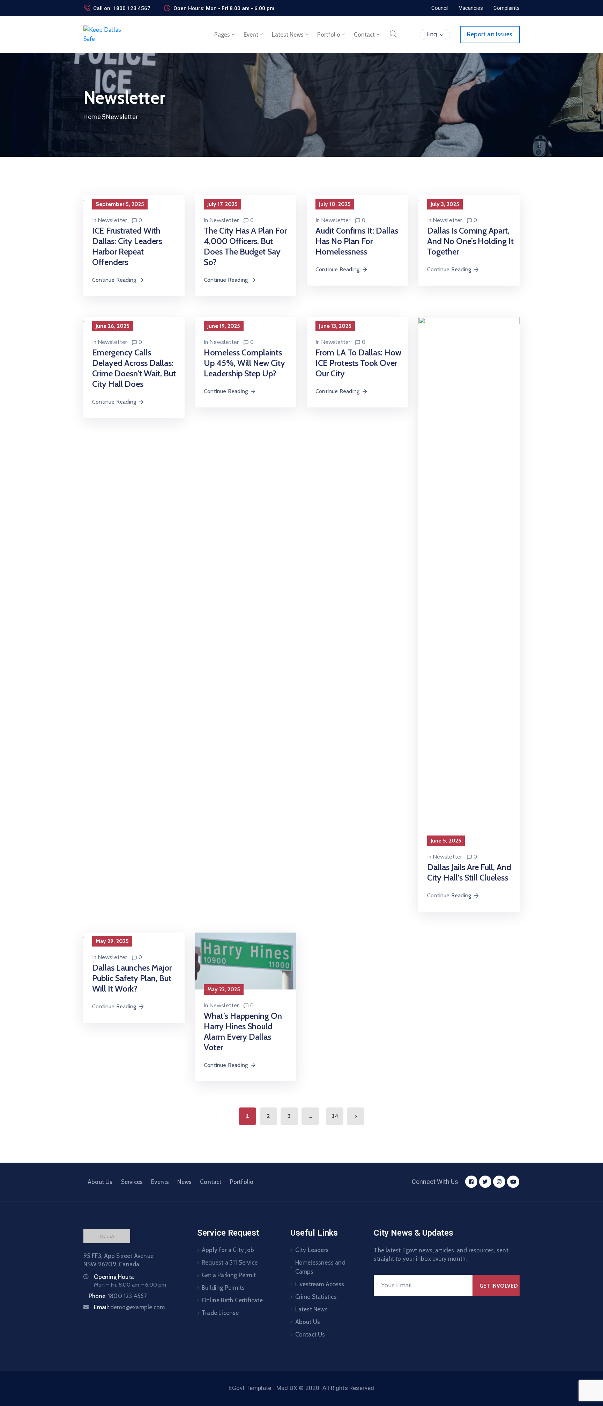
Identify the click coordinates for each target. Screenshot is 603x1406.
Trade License (220, 1312)
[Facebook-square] (471, 1182)
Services (132, 1181)
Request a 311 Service (230, 1262)
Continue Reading (114, 280)
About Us (100, 1181)
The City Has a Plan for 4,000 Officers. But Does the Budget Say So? (245, 246)
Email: (129, 1307)
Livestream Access (319, 1284)
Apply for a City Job (228, 1249)
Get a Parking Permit (229, 1275)
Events (160, 1181)
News (184, 1181)
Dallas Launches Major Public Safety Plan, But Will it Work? (132, 978)
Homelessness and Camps (320, 1267)
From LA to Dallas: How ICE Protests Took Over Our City (358, 362)
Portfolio (328, 34)
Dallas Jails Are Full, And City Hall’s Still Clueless (469, 872)
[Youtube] (513, 1182)
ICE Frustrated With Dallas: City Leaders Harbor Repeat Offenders (127, 246)
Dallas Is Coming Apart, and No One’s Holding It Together (470, 241)
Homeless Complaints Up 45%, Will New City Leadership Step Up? (244, 362)
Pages (222, 34)
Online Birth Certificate (232, 1300)
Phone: (118, 1296)
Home (92, 116)
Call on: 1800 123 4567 (121, 8)
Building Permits (223, 1287)
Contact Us (310, 1334)
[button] (439, 8)
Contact (364, 34)
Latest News (288, 34)
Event (251, 34)
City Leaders (312, 1249)
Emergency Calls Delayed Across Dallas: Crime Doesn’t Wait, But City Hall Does (134, 368)
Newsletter (112, 220)
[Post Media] (469, 578)
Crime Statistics (316, 1296)
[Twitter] (485, 1182)
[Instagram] (499, 1182)
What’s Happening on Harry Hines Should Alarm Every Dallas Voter (243, 1031)
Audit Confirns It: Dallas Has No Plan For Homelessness (356, 241)
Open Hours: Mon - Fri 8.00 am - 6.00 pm (223, 8)
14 (334, 1116)
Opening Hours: (114, 1276)
